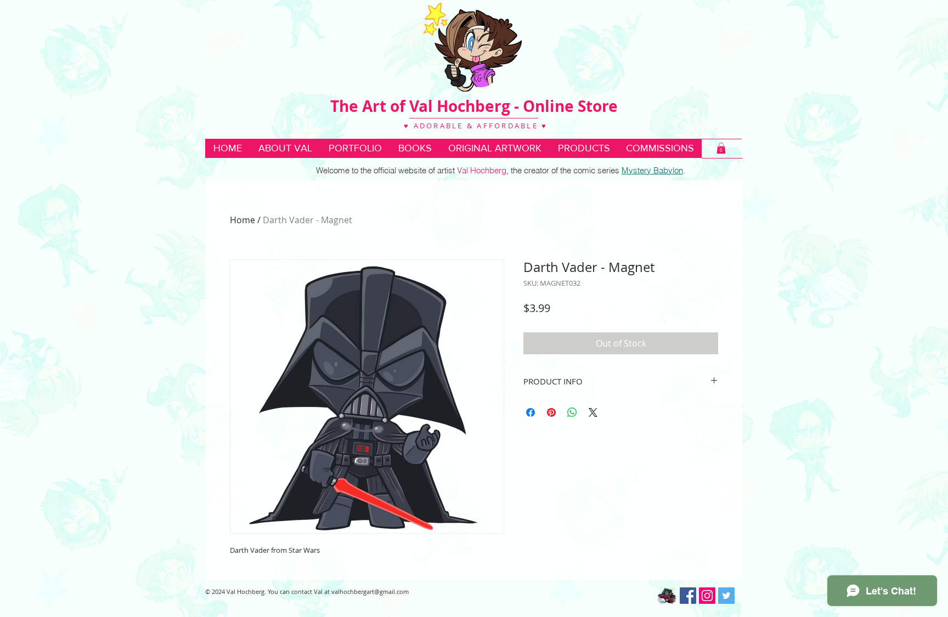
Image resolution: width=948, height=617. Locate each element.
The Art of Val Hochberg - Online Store (474, 106)
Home (242, 220)
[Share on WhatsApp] (572, 412)
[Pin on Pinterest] (551, 412)
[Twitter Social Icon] (726, 595)
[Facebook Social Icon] (688, 595)
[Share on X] (593, 412)
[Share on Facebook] (530, 412)
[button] (415, 148)
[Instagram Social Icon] (707, 595)
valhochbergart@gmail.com (370, 591)
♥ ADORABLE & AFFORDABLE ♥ (474, 126)
